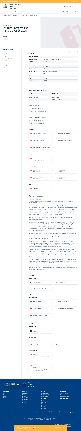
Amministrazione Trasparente (9, 412)
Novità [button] (16, 12)
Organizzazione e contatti (9, 56)
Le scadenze (44, 407)
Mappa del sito (73, 11)
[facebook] (75, 6)
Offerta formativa (64, 393)
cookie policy (34, 428)
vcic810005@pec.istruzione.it (50, 71)
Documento (6, 67)
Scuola (9, 15)
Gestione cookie (57, 412)
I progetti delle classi (64, 396)
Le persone (24, 396)
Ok (63, 427)
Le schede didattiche (64, 394)
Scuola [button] (6, 12)
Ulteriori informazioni (8, 58)
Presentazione (25, 393)
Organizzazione (16, 15)
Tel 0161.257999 (27, 418)
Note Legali (35, 412)
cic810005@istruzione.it (39, 111)
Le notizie (43, 400)
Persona (5, 65)
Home (5, 15)
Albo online (43, 408)
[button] (12, 49)
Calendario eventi (45, 405)
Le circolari (43, 403)
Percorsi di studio (44, 396)
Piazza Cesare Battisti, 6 (36, 416)
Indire (4, 396)
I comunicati (43, 402)
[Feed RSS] (77, 6)
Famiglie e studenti (45, 393)
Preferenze (57, 427)
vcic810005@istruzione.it (49, 69)
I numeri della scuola (26, 397)
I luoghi (23, 394)
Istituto (5, 39)
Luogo (5, 63)
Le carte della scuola (26, 399)
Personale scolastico (45, 394)
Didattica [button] (23, 12)
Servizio (5, 60)
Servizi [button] (11, 12)
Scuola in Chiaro (6, 397)
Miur (4, 393)
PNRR (67, 11)
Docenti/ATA (61, 11)
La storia (24, 402)
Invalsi (4, 394)
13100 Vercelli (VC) (45, 416)
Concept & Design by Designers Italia (62, 424)
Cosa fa (5, 53)
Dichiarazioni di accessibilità (46, 412)
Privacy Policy (28, 412)
